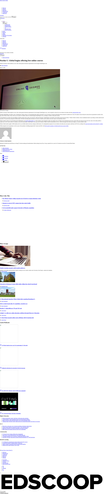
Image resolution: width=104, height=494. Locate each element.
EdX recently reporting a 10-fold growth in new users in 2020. (56, 125)
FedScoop (4, 10)
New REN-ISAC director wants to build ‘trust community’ (14, 390)
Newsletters (4, 459)
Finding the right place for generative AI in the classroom (13, 368)
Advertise (2, 15)
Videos (3, 33)
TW (3, 467)
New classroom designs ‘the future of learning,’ (11, 413)
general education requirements (8, 151)
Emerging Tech (8, 28)
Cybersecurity (7, 24)
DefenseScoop (5, 11)
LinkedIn (4, 468)
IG (2, 469)
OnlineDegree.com (6, 150)
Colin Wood (3, 310)
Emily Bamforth (4, 65)
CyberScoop (4, 12)
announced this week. (77, 112)
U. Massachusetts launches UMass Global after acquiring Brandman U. (17, 299)
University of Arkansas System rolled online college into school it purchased (18, 284)
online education (5, 148)
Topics (3, 21)
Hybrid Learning (8, 26)
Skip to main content (4, 0)
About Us (10, 450)
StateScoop (4, 13)
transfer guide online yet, (30, 120)
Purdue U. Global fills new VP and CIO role (11, 308)
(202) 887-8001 (5, 463)
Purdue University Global (7, 149)
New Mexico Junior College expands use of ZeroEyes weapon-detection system (21, 198)
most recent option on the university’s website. (94, 123)
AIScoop (4, 9)
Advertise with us (5, 460)
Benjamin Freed (4, 286)
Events (3, 31)
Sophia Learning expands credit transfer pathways (12, 268)
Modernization (7, 25)
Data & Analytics (8, 30)
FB (3, 466)
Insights (3, 34)
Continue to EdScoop (4, 493)
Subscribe (4, 48)
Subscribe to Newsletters (7, 35)
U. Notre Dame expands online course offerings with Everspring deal (17, 317)
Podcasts (4, 32)
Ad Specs (4, 461)
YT (3, 470)
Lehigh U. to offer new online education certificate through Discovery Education (19, 313)
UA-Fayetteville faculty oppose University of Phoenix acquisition (18, 207)
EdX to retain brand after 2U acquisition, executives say (14, 303)
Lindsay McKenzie (7, 210)
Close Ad (2, 492)
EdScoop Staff (6, 200)
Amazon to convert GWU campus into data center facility (16, 203)
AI (5, 27)
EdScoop (4, 7)
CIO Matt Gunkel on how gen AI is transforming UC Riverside (15, 345)
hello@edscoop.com (6, 464)
